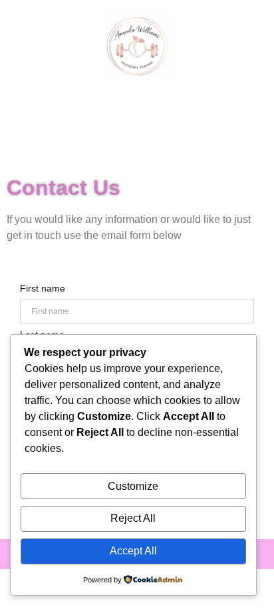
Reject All (133, 518)
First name (42, 288)
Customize (133, 486)
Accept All (133, 550)
